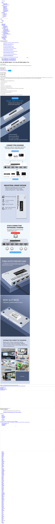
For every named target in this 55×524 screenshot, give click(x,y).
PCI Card (4, 38)
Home (2, 2)
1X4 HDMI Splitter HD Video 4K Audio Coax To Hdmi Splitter (10, 385)
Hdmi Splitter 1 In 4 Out (3, 388)
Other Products (5, 11)
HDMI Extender (5, 6)
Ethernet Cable (5, 8)
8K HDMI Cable (5, 26)
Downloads (4, 16)
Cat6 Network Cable (5, 28)
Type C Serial (5, 9)
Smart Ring (4, 39)
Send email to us (2, 70)
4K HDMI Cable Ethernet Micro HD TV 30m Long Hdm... (12, 412)
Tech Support (4, 15)
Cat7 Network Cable (5, 29)
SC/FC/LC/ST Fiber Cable (6, 31)
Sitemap (13, 421)
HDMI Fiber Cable (5, 27)
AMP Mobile (15, 421)
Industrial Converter (5, 10)
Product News (5, 14)
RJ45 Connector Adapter (6, 30)
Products (3, 5)
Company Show (5, 4)
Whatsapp (10, 70)
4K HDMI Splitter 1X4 (3, 387)
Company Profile (5, 3)
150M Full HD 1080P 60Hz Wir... (8, 55)
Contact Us (3, 418)
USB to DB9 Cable (5, 32)
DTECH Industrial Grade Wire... (8, 49)
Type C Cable (5, 35)
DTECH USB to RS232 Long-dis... (8, 52)
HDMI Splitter (3, 24)
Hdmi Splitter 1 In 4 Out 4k (3, 389)
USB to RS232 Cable (5, 33)
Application (3, 12)
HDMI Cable (4, 7)
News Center (3, 416)
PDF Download (6, 70)
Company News (5, 13)
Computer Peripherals (4, 37)
